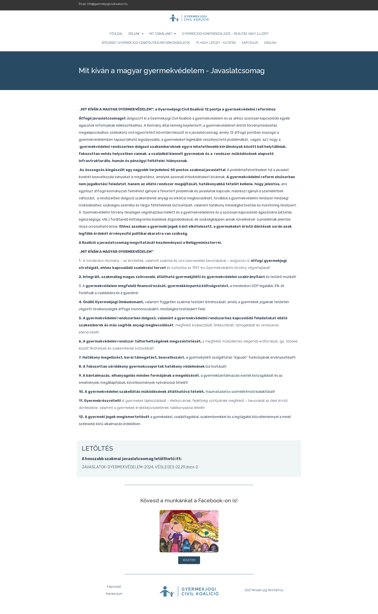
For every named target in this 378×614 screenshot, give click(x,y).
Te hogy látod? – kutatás (216, 43)
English (270, 43)
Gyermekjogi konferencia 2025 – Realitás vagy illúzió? (225, 34)
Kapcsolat (250, 43)
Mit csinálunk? (160, 34)
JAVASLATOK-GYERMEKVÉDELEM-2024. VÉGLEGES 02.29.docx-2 (140, 467)
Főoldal (116, 34)
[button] (136, 33)
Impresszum (114, 594)
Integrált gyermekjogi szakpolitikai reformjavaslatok (146, 43)
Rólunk (134, 34)
